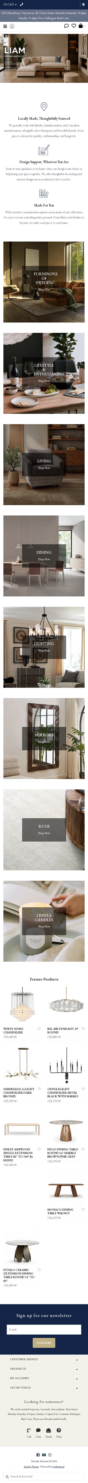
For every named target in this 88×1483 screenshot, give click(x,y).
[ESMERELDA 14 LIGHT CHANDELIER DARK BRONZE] (22, 1065)
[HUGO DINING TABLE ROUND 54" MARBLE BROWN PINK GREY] (66, 1126)
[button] (66, 26)
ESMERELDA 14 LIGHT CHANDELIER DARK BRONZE (18, 1092)
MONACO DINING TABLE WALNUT (60, 1211)
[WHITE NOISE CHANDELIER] (22, 1005)
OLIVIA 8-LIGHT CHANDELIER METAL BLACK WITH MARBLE (62, 1092)
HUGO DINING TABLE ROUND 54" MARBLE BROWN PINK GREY (62, 1153)
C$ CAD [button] (8, 4)
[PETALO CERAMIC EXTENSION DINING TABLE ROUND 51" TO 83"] (22, 1246)
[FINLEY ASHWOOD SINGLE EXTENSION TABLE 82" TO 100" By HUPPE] (22, 1126)
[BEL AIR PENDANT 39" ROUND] (66, 1005)
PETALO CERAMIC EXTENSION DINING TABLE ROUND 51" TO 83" (19, 1275)
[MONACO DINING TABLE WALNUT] (66, 1186)
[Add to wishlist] (39, 1028)
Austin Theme (31, 1466)
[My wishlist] (74, 26)
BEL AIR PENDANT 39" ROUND (63, 1030)
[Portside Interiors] (12, 26)
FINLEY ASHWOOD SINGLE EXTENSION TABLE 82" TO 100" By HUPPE (18, 1155)
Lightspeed (58, 1466)
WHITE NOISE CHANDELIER (13, 1030)
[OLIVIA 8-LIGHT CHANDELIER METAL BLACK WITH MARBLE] (66, 1065)
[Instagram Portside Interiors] (49, 1455)
